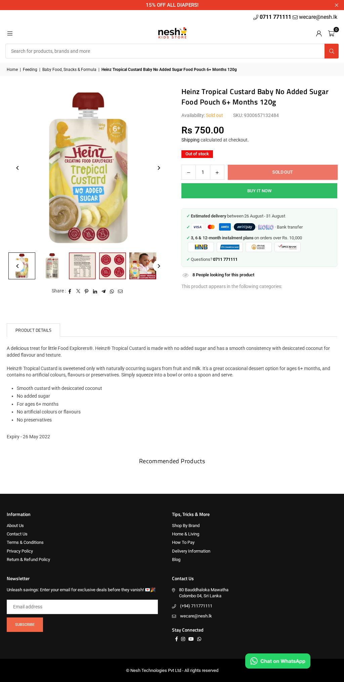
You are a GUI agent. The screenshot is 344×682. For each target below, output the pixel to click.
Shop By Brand (186, 525)
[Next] (159, 168)
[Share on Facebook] (70, 291)
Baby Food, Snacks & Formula (69, 69)
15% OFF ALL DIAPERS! (172, 5)
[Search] (332, 51)
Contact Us (17, 533)
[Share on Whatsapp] (112, 291)
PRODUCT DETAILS (33, 330)
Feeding (30, 69)
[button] (331, 33)
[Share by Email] (120, 291)
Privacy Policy (20, 551)
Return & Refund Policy (28, 559)
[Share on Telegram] (103, 291)
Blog (176, 559)
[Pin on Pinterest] (86, 291)
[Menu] (10, 33)
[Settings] (319, 33)
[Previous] (18, 168)
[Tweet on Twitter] (78, 291)
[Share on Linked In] (95, 291)
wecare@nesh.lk (196, 615)
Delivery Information (191, 551)
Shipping (190, 140)
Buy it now (259, 190)
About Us (15, 525)
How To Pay (183, 542)
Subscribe (25, 625)
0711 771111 (276, 17)
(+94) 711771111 (196, 605)
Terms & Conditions (25, 542)
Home (12, 69)
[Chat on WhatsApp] (277, 661)
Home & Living (185, 533)
